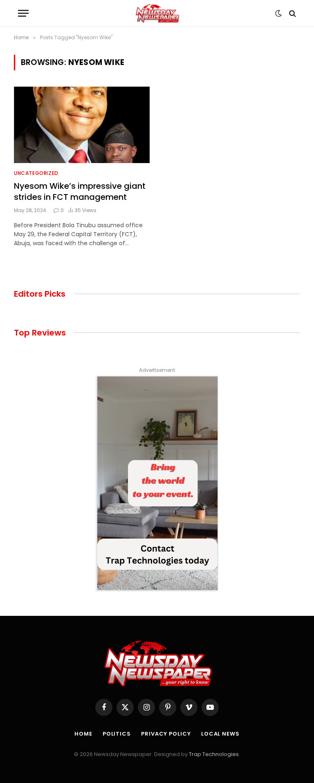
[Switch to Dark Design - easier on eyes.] (278, 13)
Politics (117, 734)
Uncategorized (36, 173)
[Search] (291, 13)
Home (83, 734)
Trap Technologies (214, 754)
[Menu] (23, 13)
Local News (220, 734)
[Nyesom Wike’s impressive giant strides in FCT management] (82, 125)
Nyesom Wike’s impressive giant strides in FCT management (80, 192)
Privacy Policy (166, 734)
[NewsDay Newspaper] (157, 13)
